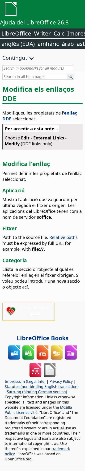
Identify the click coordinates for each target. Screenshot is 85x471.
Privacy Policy (61, 381)
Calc (59, 33)
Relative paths (63, 237)
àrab (68, 43)
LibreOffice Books (42, 338)
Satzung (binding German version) (37, 391)
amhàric (48, 43)
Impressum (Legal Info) (25, 381)
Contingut (14, 57)
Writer (42, 33)
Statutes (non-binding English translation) (42, 386)
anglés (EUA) (18, 43)
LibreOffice (16, 33)
